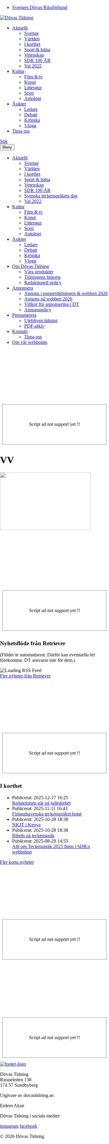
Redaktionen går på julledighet (41, 803)
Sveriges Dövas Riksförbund (39, 7)
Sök (4, 141)
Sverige (31, 33)
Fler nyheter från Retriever (25, 675)
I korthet (32, 44)
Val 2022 (32, 65)
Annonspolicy (37, 309)
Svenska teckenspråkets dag (51, 195)
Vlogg (30, 125)
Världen (32, 38)
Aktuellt (20, 27)
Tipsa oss (21, 131)
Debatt (30, 114)
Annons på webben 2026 (48, 298)
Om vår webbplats (29, 342)
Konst (30, 82)
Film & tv (33, 76)
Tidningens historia (42, 277)
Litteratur (33, 87)
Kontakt (20, 331)
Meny (7, 147)
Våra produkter (38, 271)
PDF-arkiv (34, 325)
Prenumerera (24, 315)
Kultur (18, 71)
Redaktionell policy (42, 282)
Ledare (31, 109)
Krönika (32, 120)
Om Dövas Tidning (30, 266)
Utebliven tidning (41, 320)
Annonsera (22, 288)
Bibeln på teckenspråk (33, 835)
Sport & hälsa (37, 49)
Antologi (32, 98)
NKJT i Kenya (26, 824)
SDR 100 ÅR (37, 60)
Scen (29, 93)
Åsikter (19, 103)
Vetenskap (34, 55)
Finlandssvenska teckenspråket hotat (46, 813)
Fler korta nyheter (17, 862)
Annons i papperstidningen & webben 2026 (66, 293)
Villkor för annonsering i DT (51, 304)
